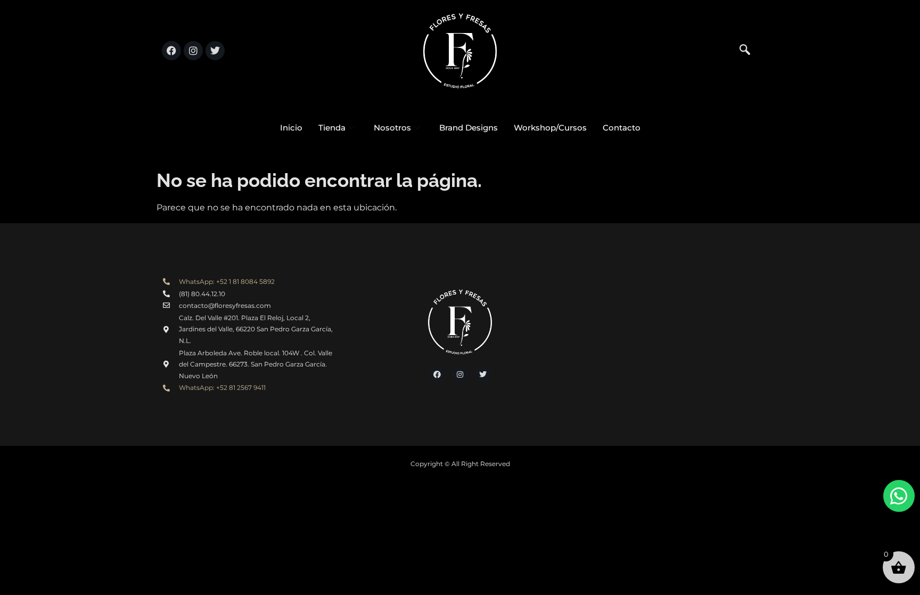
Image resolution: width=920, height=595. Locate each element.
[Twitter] (215, 50)
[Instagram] (193, 50)
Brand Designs (468, 128)
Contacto (621, 128)
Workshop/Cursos (550, 128)
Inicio (291, 128)
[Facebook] (171, 50)
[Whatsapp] (899, 495)
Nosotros (392, 128)
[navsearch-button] (744, 50)
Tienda (332, 128)
